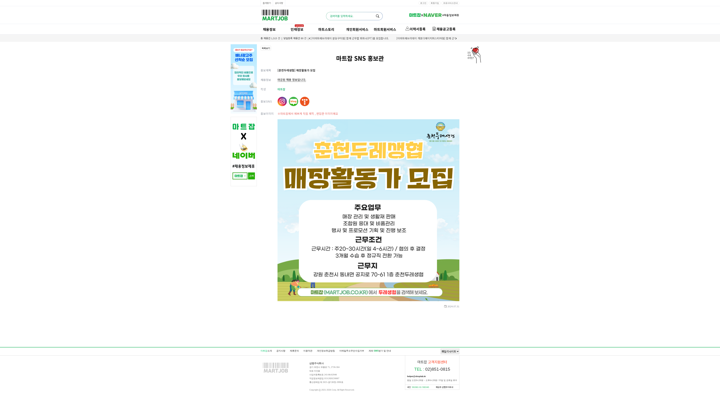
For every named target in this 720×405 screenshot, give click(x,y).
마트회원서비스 (385, 29)
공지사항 (279, 2)
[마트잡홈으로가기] (276, 372)
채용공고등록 (446, 28)
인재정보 (297, 29)
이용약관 (307, 351)
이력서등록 (418, 28)
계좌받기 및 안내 (380, 351)
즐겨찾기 (267, 2)
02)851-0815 (432, 369)
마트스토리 (326, 29)
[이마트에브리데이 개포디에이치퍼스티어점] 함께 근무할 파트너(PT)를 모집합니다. (442, 38)
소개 (266, 351)
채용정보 (269, 29)
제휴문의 (294, 351)
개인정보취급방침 (326, 351)
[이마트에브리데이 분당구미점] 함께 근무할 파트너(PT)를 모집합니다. (350, 38)
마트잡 (275, 15)
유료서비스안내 (450, 3)
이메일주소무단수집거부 (351, 351)
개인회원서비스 (357, 29)
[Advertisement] (360, 327)
